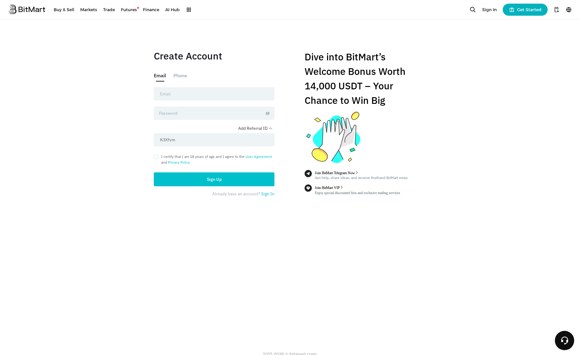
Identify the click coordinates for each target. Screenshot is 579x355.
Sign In (489, 10)
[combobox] (214, 94)
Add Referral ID (253, 128)
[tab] (162, 75)
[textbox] (214, 94)
